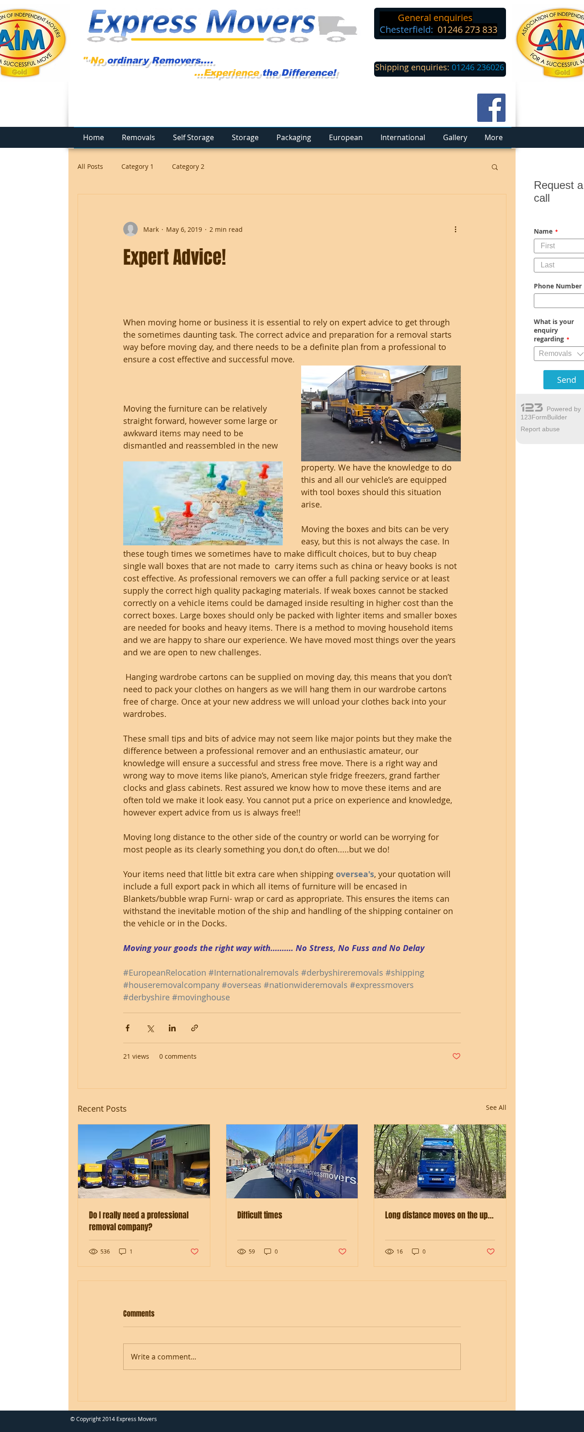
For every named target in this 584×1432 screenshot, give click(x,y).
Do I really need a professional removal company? (138, 1221)
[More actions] (455, 229)
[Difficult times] (292, 1161)
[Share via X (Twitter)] (150, 1028)
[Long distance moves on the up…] (440, 1161)
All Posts (90, 166)
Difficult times (259, 1215)
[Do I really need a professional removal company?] (144, 1161)
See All (496, 1107)
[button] (494, 166)
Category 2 (188, 166)
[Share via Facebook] (127, 1028)
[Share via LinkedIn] (172, 1028)
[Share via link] (194, 1028)
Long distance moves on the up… (439, 1215)
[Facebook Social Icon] (491, 108)
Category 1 (137, 166)
